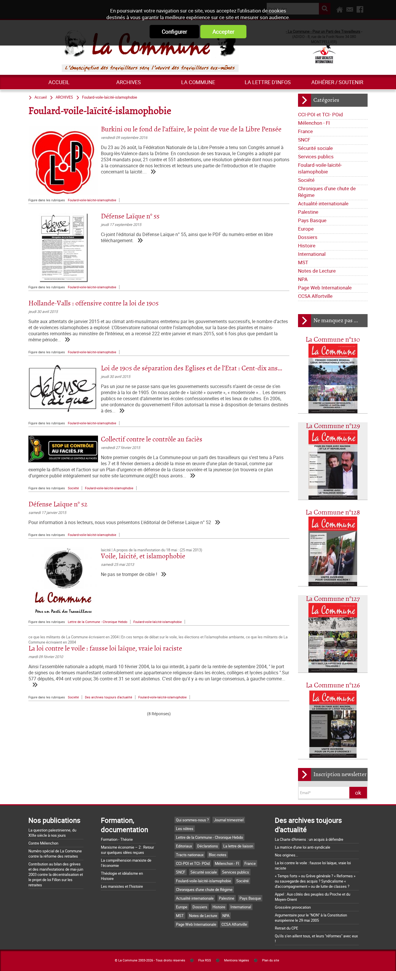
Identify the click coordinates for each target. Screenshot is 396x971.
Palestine (308, 212)
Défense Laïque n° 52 (57, 504)
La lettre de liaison (238, 846)
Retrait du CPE (286, 928)
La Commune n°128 (333, 513)
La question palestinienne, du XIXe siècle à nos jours (52, 832)
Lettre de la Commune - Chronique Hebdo (97, 622)
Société (306, 180)
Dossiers (307, 237)
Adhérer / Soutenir (337, 82)
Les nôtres (184, 828)
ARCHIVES (128, 82)
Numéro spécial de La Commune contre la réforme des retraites (55, 853)
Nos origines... (286, 855)
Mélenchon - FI (314, 122)
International (312, 254)
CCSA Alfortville (315, 296)
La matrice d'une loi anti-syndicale (302, 847)
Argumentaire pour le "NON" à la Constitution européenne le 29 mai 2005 (311, 917)
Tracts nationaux (190, 854)
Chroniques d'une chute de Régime (327, 191)
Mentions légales (236, 960)
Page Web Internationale (325, 287)
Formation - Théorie (117, 839)
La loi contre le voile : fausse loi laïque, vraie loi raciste (105, 649)
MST (303, 262)
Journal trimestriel (229, 820)
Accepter (223, 31)
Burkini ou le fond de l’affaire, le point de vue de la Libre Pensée (191, 129)
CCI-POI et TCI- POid (320, 114)
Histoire (306, 245)
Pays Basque (312, 220)
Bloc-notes (217, 854)
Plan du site (270, 960)
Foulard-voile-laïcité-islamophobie (320, 168)
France (305, 131)
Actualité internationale (323, 203)
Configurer (174, 31)
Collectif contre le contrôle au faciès (151, 439)
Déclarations (207, 846)
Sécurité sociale (315, 148)
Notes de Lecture (317, 270)
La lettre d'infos (268, 82)
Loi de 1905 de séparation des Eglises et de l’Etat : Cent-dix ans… (191, 368)
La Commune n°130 (333, 340)
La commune (198, 82)
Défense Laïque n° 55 (130, 216)
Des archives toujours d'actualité (108, 697)
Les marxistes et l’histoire (122, 886)
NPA (303, 279)
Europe (306, 228)
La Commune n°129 (333, 426)
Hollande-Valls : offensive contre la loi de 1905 (93, 303)
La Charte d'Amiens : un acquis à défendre (309, 839)
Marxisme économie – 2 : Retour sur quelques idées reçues (127, 850)
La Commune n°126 (333, 685)
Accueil (59, 82)
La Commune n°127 (333, 599)
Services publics (316, 156)
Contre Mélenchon (43, 843)
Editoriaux (184, 846)
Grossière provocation (293, 907)
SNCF (304, 139)
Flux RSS (204, 960)
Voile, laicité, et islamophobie (143, 556)
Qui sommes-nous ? (192, 820)
